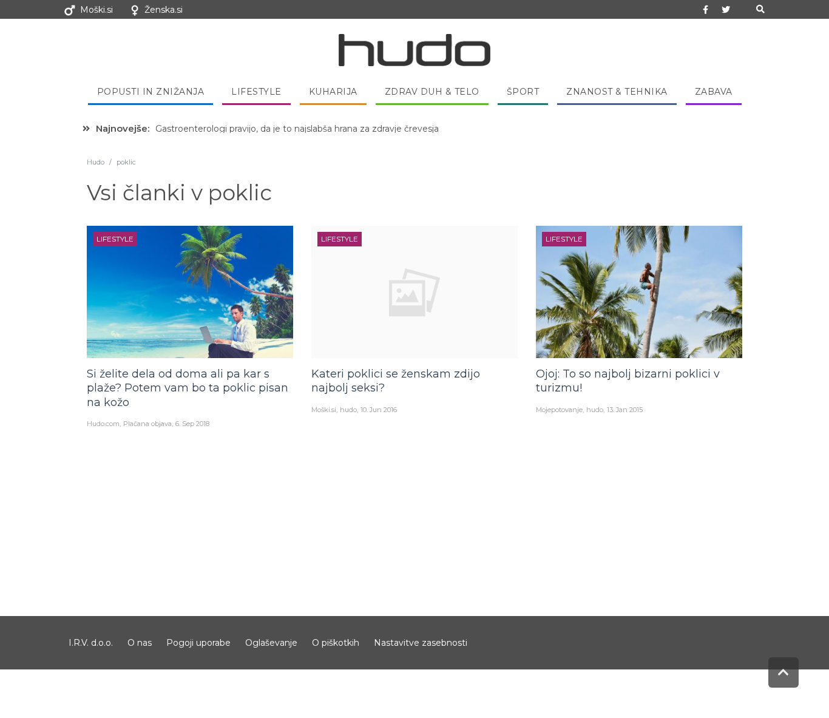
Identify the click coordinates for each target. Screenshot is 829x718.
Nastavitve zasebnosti (420, 642)
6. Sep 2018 (192, 423)
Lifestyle (256, 91)
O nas (139, 642)
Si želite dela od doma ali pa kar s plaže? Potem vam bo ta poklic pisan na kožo (187, 388)
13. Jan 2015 (625, 409)
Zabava (714, 91)
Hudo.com (103, 423)
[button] (760, 9)
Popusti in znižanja (151, 91)
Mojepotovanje (559, 409)
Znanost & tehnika (617, 91)
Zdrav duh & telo (432, 91)
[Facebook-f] (705, 9)
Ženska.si (163, 9)
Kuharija (333, 91)
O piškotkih (335, 642)
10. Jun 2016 (378, 409)
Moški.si (96, 9)
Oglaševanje (271, 642)
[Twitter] (725, 9)
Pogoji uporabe (198, 642)
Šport (523, 91)
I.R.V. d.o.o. (91, 642)
